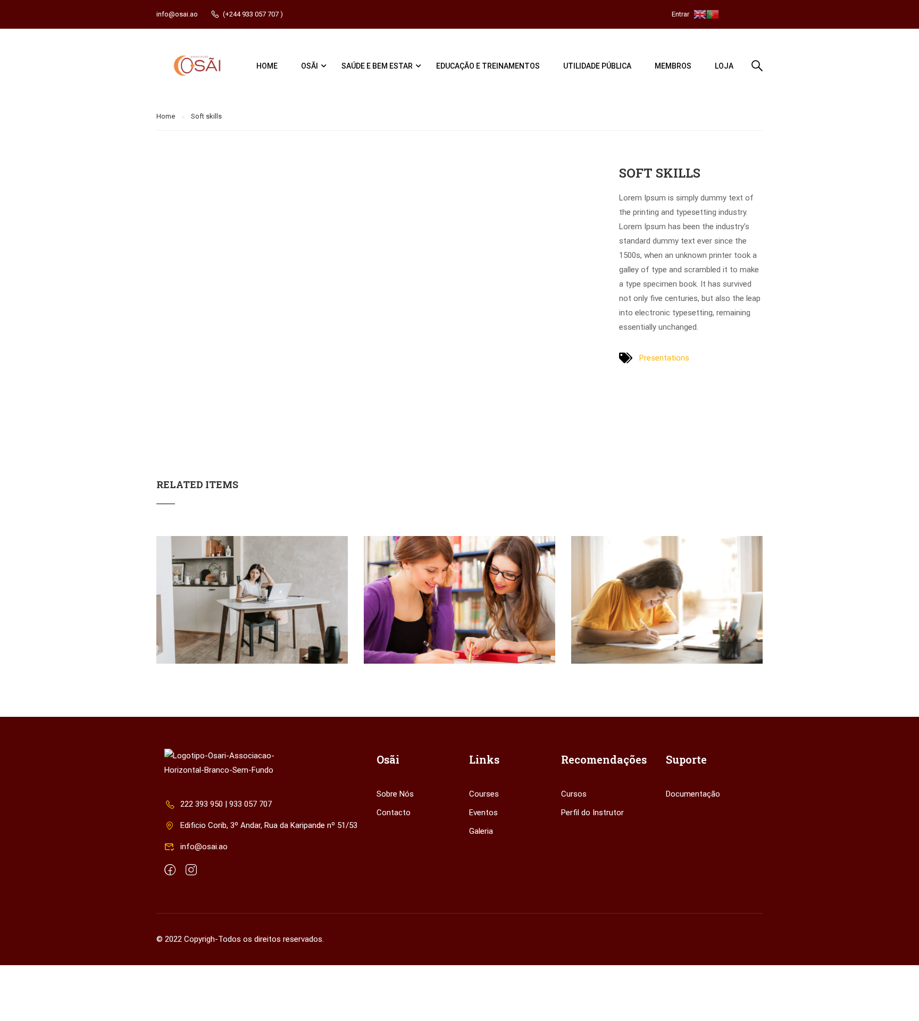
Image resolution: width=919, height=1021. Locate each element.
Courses (484, 794)
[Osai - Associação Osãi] (197, 65)
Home (267, 66)
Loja (724, 66)
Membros (673, 66)
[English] (700, 14)
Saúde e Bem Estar (377, 66)
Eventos (483, 812)
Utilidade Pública (597, 66)
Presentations (664, 358)
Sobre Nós (395, 794)
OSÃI (309, 66)
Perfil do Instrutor (592, 812)
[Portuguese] (712, 14)
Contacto (394, 812)
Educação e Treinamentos (488, 66)
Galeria (481, 831)
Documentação (693, 794)
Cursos (574, 794)
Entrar (680, 14)
